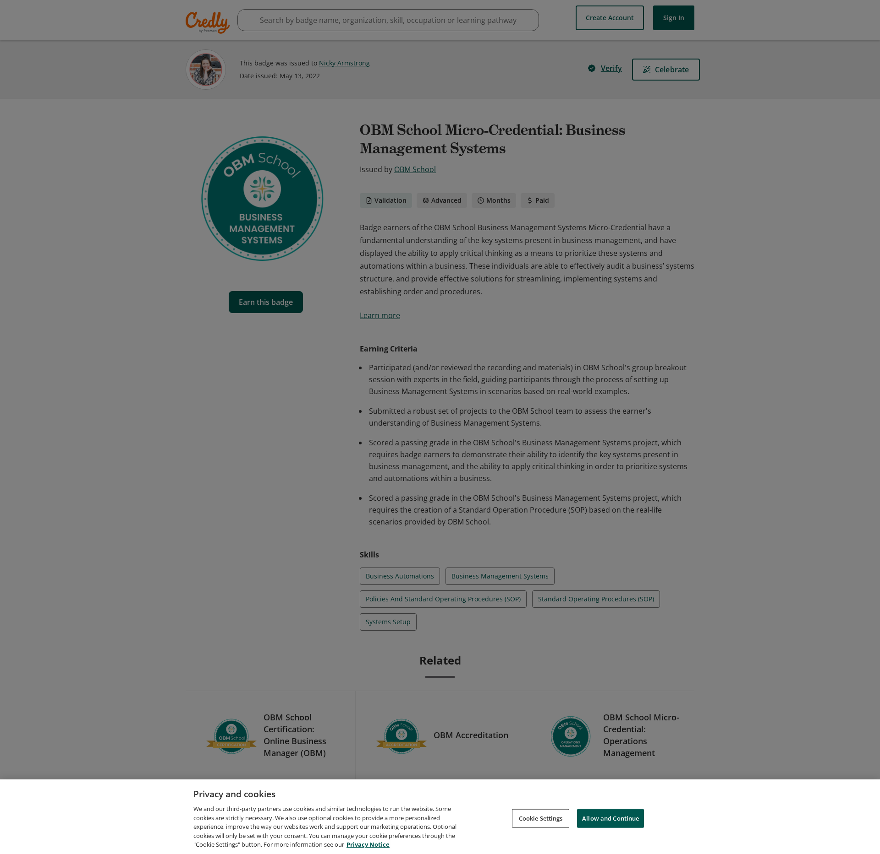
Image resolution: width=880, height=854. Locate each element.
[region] (440, 816)
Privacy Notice (368, 844)
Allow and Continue (610, 818)
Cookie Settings (541, 818)
